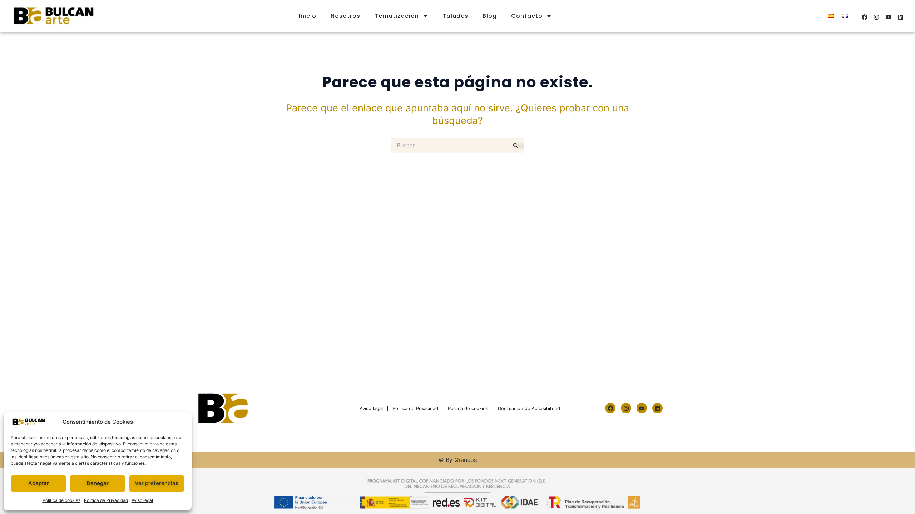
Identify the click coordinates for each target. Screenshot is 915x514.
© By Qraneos (458, 459)
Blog (490, 16)
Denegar (97, 483)
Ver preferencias (156, 483)
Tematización (397, 16)
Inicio (307, 16)
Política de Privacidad (106, 500)
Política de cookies (61, 500)
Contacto (527, 16)
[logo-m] (53, 16)
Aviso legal (142, 500)
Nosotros (345, 16)
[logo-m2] (225, 408)
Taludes (455, 16)
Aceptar (38, 483)
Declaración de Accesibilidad (529, 408)
